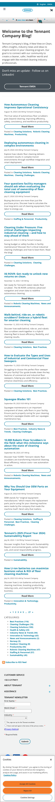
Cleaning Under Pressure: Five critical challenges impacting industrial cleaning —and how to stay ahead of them (25, 231)
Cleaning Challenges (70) (21, 624)
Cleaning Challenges (24, 175)
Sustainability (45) (18, 655)
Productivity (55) (18, 646)
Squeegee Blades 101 (17, 399)
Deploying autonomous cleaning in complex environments (26, 144)
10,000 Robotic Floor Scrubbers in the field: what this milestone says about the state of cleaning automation (26, 444)
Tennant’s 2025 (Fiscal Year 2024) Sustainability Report (24, 534)
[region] (27, 779)
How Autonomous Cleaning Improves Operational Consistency (26, 106)
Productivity (21, 134)
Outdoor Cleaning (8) (20, 644)
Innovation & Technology (26, 601)
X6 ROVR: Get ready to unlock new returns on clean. (26, 275)
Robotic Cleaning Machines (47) (25, 649)
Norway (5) (15, 641)
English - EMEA (46, 4)
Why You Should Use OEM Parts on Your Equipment (26, 488)
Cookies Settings (27, 797)
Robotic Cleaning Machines (27, 303)
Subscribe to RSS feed (16, 662)
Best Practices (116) (19, 621)
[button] (49, 686)
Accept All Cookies (27, 784)
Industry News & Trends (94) (24, 632)
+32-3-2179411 (11, 680)
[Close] (51, 760)
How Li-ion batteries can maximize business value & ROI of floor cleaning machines (26, 571)
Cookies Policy (10, 775)
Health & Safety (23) (19, 630)
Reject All (28, 790)
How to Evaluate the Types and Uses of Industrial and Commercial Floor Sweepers (27, 358)
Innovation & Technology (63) (24, 635)
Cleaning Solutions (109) (21, 627)
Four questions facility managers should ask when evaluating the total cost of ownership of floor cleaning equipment (25, 187)
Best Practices (40, 347)
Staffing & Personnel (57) (22, 652)
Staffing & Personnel (24, 219)
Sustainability (20, 560)
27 (29, 612)
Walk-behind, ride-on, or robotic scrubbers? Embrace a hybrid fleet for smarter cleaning (25, 317)
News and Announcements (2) (24, 638)
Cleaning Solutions (23, 131)
